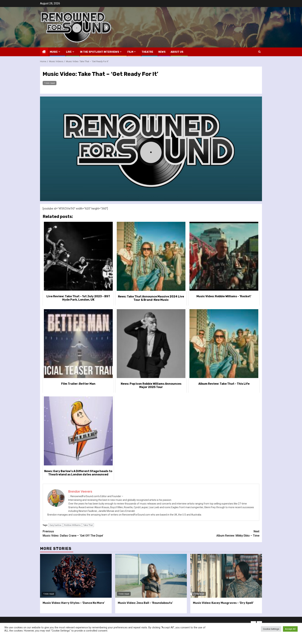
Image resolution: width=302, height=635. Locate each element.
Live (69, 51)
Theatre (147, 51)
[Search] (259, 51)
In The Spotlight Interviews (99, 51)
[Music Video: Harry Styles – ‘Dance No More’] (76, 576)
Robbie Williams (72, 525)
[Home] (44, 52)
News (162, 51)
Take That (88, 525)
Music (54, 51)
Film (130, 51)
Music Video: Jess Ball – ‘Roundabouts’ (145, 603)
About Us (177, 51)
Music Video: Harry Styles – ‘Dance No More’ (74, 603)
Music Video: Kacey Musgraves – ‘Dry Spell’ (223, 603)
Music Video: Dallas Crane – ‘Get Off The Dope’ (73, 533)
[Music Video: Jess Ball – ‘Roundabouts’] (151, 576)
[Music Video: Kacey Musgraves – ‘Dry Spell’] (226, 576)
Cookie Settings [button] (271, 629)
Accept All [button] (290, 629)
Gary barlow (55, 525)
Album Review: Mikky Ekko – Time (237, 533)
